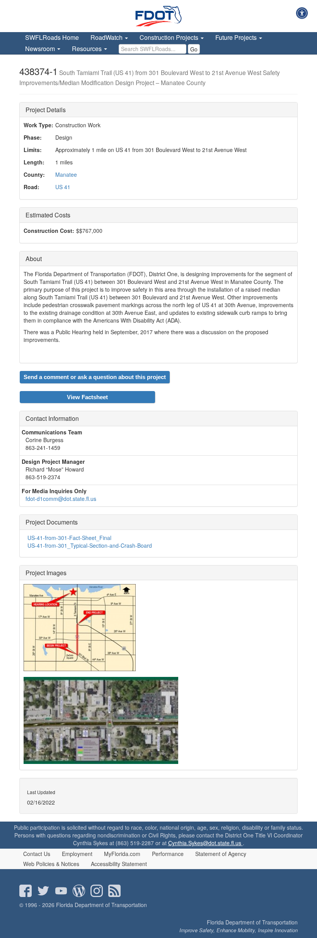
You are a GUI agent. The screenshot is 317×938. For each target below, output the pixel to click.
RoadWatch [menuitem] (107, 37)
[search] (152, 49)
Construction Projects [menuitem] (170, 37)
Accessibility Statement (119, 864)
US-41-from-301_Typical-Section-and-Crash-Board (89, 545)
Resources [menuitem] (87, 48)
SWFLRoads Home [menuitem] (52, 37)
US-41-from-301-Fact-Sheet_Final (69, 538)
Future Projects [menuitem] (236, 37)
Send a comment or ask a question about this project (95, 377)
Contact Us (36, 854)
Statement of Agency (220, 854)
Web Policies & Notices (51, 864)
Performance (168, 854)
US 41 (62, 187)
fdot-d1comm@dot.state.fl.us (61, 498)
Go (194, 49)
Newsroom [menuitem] (40, 48)
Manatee (66, 174)
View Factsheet (87, 397)
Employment (77, 854)
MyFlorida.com (122, 854)
